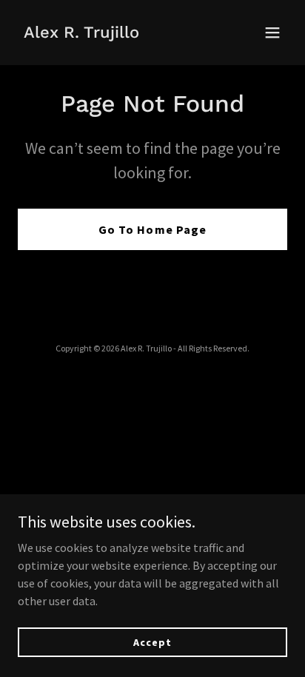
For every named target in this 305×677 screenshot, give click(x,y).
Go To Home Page (152, 229)
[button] (272, 32)
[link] (81, 33)
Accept (152, 641)
